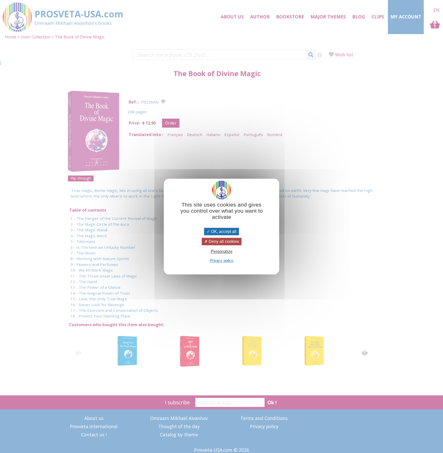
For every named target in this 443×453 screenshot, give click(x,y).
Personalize (222, 252)
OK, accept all (223, 231)
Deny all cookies (223, 241)
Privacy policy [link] (221, 260)
